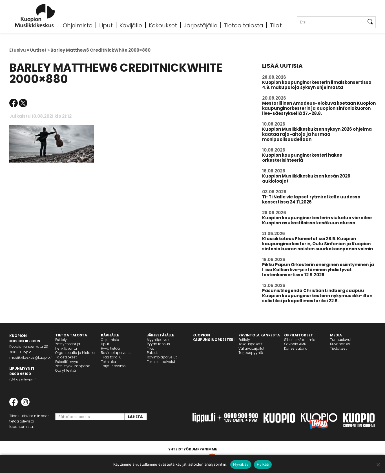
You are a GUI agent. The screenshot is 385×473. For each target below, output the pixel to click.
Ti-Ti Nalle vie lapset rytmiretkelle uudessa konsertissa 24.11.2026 (311, 199)
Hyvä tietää (110, 348)
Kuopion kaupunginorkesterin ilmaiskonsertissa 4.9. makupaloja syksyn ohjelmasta (316, 84)
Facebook (13, 103)
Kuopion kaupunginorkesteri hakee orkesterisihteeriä (302, 157)
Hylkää (263, 464)
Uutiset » (40, 50)
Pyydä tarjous (158, 343)
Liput (106, 25)
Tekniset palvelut (161, 361)
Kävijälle (131, 25)
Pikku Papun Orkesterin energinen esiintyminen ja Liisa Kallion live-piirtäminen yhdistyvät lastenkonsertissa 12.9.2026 (318, 270)
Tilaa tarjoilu (111, 357)
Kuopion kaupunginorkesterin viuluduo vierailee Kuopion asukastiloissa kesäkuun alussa (317, 220)
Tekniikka (108, 361)
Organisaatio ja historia (75, 352)
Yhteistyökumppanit (72, 365)
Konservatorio (295, 348)
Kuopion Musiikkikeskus (35, 15)
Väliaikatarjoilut (251, 348)
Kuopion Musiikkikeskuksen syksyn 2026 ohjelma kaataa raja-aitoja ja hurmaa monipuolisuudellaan (317, 134)
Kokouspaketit (250, 343)
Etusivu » (19, 50)
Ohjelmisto (77, 25)
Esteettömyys (66, 361)
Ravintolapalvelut (116, 352)
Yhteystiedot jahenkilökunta (67, 346)
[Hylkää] (378, 464)
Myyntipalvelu (159, 339)
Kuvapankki (340, 343)
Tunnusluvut (340, 339)
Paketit (152, 352)
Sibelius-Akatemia (299, 339)
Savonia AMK (295, 343)
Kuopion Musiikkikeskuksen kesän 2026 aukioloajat (306, 178)
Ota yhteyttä (65, 370)
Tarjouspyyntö (113, 365)
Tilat (276, 25)
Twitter (23, 103)
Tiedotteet (338, 348)
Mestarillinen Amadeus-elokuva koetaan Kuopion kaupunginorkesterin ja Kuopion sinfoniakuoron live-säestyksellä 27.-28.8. (319, 108)
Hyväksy (240, 464)
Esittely (61, 339)
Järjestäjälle (200, 25)
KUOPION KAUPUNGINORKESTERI (213, 337)
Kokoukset (163, 25)
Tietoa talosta (243, 25)
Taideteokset (66, 357)
